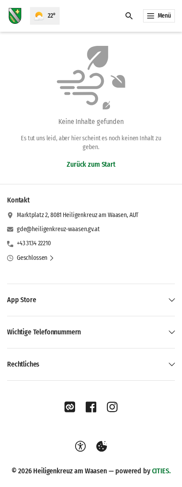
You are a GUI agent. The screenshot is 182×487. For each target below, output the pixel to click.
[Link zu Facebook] (91, 407)
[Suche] (129, 16)
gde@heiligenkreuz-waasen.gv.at (58, 229)
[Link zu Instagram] (112, 407)
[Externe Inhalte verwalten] (101, 446)
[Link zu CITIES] (69, 407)
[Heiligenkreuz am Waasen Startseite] (15, 16)
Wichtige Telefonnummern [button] (44, 332)
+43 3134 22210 (34, 243)
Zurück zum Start (91, 164)
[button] (35, 258)
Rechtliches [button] (23, 364)
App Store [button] (21, 300)
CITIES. (161, 471)
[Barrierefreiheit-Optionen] (80, 446)
